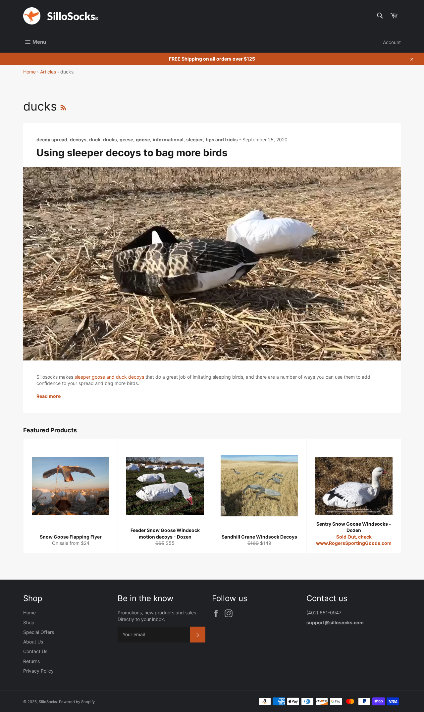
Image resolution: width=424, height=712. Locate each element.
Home (29, 71)
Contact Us (35, 651)
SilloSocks (48, 701)
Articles (48, 71)
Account (392, 42)
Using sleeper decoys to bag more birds (132, 153)
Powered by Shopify (77, 701)
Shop (28, 622)
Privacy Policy (38, 671)
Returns (31, 661)
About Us (33, 641)
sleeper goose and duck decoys (109, 377)
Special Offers (38, 632)
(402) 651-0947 (324, 612)
